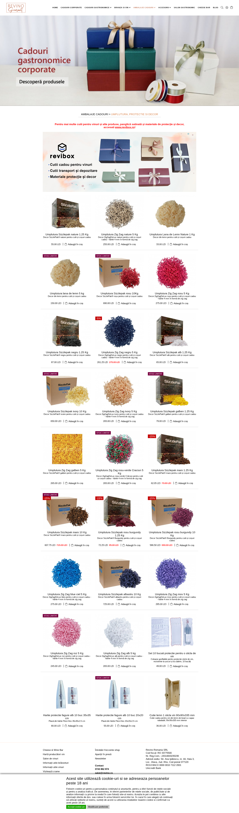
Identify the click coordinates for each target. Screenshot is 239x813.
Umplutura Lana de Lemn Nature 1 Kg (172, 234)
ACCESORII (163, 8)
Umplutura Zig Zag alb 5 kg (119, 653)
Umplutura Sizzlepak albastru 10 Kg (119, 594)
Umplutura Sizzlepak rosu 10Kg (119, 293)
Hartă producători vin (54, 754)
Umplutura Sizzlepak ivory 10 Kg (67, 411)
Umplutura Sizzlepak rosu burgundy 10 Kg (172, 534)
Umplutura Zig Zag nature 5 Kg (119, 234)
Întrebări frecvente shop (107, 750)
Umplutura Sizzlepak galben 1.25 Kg (172, 411)
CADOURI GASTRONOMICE (97, 8)
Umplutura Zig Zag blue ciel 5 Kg (67, 594)
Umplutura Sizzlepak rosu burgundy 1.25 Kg (119, 534)
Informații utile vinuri (53, 767)
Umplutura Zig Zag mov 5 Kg (172, 594)
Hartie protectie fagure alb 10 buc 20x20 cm (119, 717)
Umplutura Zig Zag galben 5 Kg (67, 470)
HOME (55, 8)
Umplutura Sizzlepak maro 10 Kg (67, 532)
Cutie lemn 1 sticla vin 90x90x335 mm (172, 715)
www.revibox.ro (125, 127)
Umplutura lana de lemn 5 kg (67, 293)
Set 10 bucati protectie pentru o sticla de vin (172, 655)
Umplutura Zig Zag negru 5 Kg (119, 352)
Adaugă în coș (75, 244)
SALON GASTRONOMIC (184, 8)
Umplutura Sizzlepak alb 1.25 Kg (172, 352)
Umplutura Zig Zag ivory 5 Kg (119, 411)
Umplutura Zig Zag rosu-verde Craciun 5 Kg (119, 472)
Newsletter (100, 758)
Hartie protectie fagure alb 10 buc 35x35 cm (67, 717)
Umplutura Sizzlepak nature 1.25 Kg (67, 234)
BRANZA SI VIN (121, 8)
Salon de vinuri (50, 758)
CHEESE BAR (204, 8)
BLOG (215, 8)
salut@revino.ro (104, 773)
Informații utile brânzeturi (56, 763)
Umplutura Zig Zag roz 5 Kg (67, 653)
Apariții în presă (103, 754)
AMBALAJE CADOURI (143, 8)
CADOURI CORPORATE (71, 8)
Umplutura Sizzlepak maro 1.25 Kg (172, 470)
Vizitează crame (51, 771)
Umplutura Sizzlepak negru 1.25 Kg (67, 352)
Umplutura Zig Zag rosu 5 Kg (172, 293)
